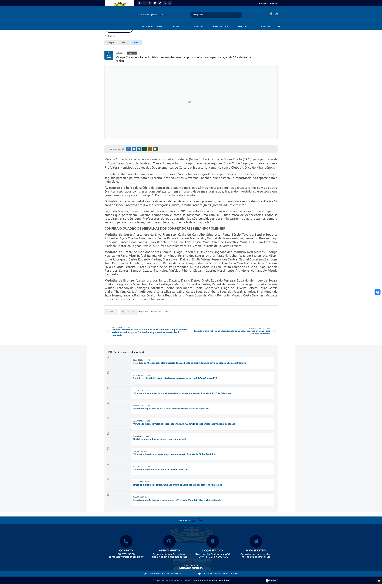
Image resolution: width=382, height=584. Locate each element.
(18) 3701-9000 (126, 554)
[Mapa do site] (165, 3)
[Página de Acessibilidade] (170, 3)
